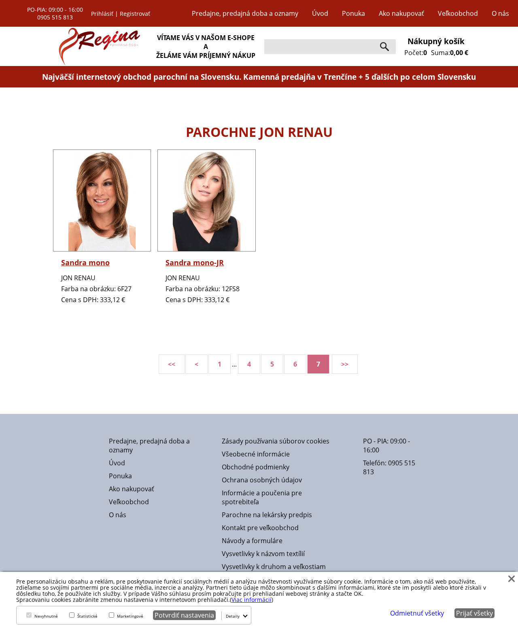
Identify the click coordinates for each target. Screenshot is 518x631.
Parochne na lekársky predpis (267, 514)
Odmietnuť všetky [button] (417, 613)
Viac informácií (251, 599)
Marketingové (130, 616)
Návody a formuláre (252, 540)
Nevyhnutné (46, 616)
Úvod (320, 13)
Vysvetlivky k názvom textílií (263, 553)
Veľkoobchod (458, 13)
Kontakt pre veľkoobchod (260, 527)
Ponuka (353, 13)
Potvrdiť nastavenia (184, 615)
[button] (511, 578)
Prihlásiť (102, 13)
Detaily (233, 616)
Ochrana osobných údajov (262, 479)
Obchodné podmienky (255, 467)
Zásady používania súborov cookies (275, 441)
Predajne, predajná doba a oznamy (245, 13)
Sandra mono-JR (195, 262)
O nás (500, 13)
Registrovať (135, 13)
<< (171, 364)
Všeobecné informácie (256, 454)
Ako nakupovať (401, 13)
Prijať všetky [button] (474, 613)
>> (344, 364)
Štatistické (87, 616)
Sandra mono (85, 262)
